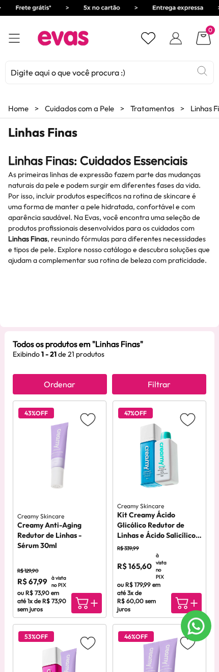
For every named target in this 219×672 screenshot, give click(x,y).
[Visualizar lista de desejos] (148, 38)
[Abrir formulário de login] (176, 38)
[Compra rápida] (86, 603)
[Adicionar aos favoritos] (88, 419)
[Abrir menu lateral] (14, 38)
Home (18, 108)
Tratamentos (152, 108)
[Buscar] (202, 71)
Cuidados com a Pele (79, 108)
